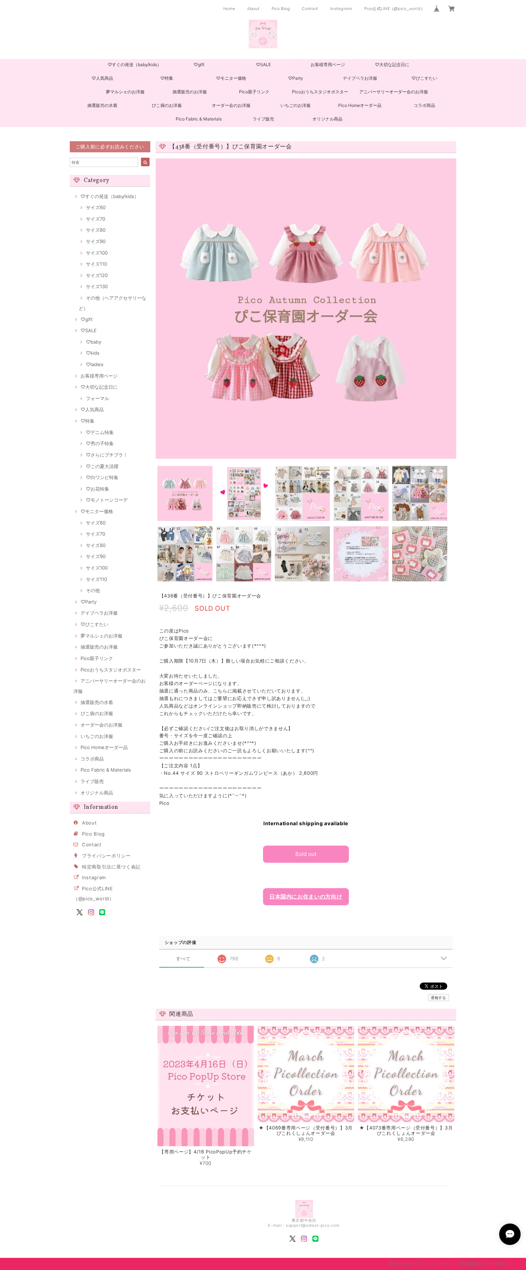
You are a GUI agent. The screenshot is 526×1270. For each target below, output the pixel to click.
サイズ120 (97, 275)
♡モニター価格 (231, 78)
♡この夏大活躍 (102, 466)
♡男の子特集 (100, 443)
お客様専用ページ (328, 64)
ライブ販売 (263, 119)
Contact (310, 8)
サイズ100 (97, 253)
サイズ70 (95, 219)
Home (229, 8)
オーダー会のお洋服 (231, 105)
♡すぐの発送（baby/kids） (134, 64)
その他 (93, 590)
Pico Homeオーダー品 (359, 105)
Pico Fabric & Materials (199, 119)
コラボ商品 (424, 105)
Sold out (305, 854)
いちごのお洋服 (296, 105)
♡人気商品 (102, 78)
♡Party (295, 78)
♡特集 (166, 78)
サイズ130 (97, 286)
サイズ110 (96, 264)
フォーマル (97, 398)
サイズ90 (96, 241)
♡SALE (263, 64)
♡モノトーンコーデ (107, 500)
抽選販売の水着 (102, 105)
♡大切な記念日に (392, 64)
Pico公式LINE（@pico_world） (394, 8)
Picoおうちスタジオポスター (320, 91)
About (253, 8)
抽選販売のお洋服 (189, 91)
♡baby (93, 342)
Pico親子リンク (254, 91)
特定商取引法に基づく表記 (111, 867)
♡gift (199, 64)
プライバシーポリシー (106, 855)
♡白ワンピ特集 (102, 477)
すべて (183, 958)
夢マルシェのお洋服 (125, 91)
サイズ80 (96, 230)
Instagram (341, 8)
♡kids (92, 353)
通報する (438, 997)
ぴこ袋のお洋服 (167, 105)
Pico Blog (281, 8)
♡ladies (94, 364)
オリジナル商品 (327, 119)
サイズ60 (96, 207)
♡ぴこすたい (424, 78)
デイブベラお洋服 (360, 78)
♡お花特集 (97, 489)
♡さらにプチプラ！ (107, 455)
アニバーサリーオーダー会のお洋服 (393, 91)
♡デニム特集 (100, 432)
